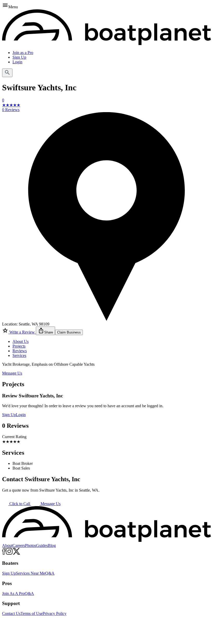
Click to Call (19, 503)
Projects (18, 346)
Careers (18, 545)
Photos (30, 545)
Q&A (50, 573)
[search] (7, 73)
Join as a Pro (22, 52)
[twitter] (16, 553)
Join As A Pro (13, 593)
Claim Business (69, 332)
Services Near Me (30, 573)
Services (19, 355)
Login (17, 62)
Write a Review (22, 332)
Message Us (12, 373)
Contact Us (11, 613)
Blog (52, 545)
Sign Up (19, 57)
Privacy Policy (54, 613)
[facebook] (4, 553)
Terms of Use (32, 613)
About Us (20, 341)
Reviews (19, 351)
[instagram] (9, 553)
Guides (42, 545)
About (7, 545)
